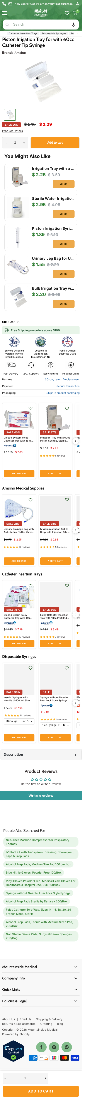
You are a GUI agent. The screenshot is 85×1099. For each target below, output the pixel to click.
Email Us (25, 1019)
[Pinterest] (66, 1047)
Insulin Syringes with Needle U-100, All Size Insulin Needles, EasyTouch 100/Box (17, 702)
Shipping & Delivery (49, 1019)
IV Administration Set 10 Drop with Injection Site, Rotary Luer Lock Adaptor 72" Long (55, 533)
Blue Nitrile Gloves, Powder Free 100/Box (33, 872)
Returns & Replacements (19, 1023)
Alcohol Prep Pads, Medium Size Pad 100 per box (38, 864)
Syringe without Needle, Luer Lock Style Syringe (54, 699)
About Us (8, 1019)
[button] (73, 24)
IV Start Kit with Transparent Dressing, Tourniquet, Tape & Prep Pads (40, 854)
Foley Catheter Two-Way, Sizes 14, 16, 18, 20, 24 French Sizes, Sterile (38, 911)
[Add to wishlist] (30, 408)
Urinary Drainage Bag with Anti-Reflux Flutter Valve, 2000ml (19, 532)
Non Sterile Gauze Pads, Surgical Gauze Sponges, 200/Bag (39, 936)
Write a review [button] (41, 795)
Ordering (46, 1023)
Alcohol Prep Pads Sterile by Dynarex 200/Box (36, 901)
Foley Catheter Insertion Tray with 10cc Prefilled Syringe (54, 618)
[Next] (75, 440)
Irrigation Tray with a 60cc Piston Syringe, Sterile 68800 (55, 440)
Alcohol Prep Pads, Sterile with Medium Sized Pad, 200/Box (39, 924)
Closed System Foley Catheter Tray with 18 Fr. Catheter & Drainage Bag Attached (18, 442)
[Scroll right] (77, 33)
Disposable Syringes (46, 33)
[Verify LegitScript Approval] (13, 1051)
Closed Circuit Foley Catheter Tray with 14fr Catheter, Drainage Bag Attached (17, 619)
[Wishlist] (67, 13)
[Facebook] (41, 1047)
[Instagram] (54, 1047)
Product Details (12, 131)
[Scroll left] (4, 33)
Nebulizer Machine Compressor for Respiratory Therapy (37, 842)
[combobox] (45, 24)
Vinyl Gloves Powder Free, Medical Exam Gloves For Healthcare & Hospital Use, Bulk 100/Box (40, 883)
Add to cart (41, 1091)
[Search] (7, 24)
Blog (60, 1023)
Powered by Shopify (16, 1034)
